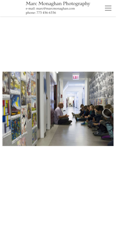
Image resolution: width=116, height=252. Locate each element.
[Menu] (108, 8)
